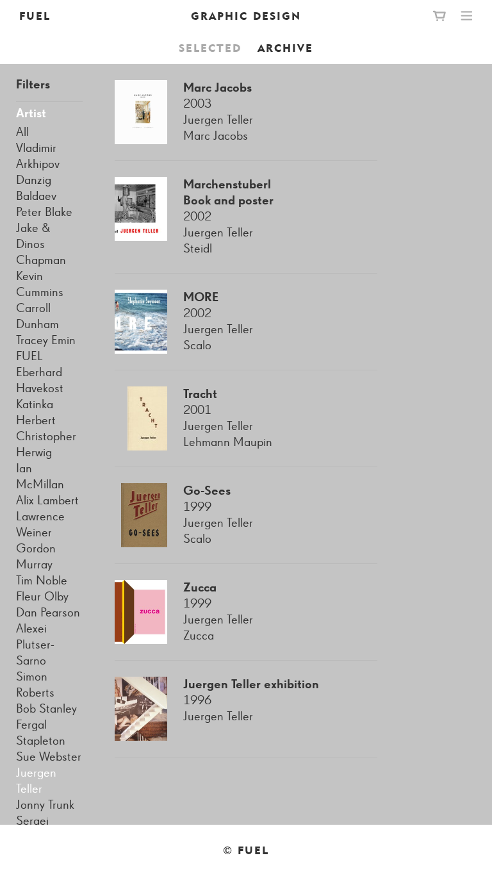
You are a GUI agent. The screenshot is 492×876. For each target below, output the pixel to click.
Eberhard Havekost (39, 380)
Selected (210, 48)
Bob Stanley (46, 708)
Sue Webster (48, 756)
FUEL (35, 16)
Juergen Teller (36, 780)
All (22, 132)
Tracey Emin (46, 340)
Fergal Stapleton (40, 732)
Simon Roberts (35, 684)
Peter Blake (44, 212)
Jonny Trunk (45, 804)
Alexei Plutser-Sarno (35, 644)
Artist (31, 113)
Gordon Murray (36, 556)
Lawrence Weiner (40, 524)
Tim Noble (41, 580)
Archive (285, 48)
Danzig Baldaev (36, 188)
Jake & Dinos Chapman (41, 244)
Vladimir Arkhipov (38, 156)
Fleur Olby (42, 596)
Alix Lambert (47, 500)
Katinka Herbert (36, 412)
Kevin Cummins (39, 284)
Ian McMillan (40, 476)
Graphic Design (246, 16)
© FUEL (246, 850)
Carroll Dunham (37, 316)
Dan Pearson (48, 612)
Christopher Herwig (46, 444)
